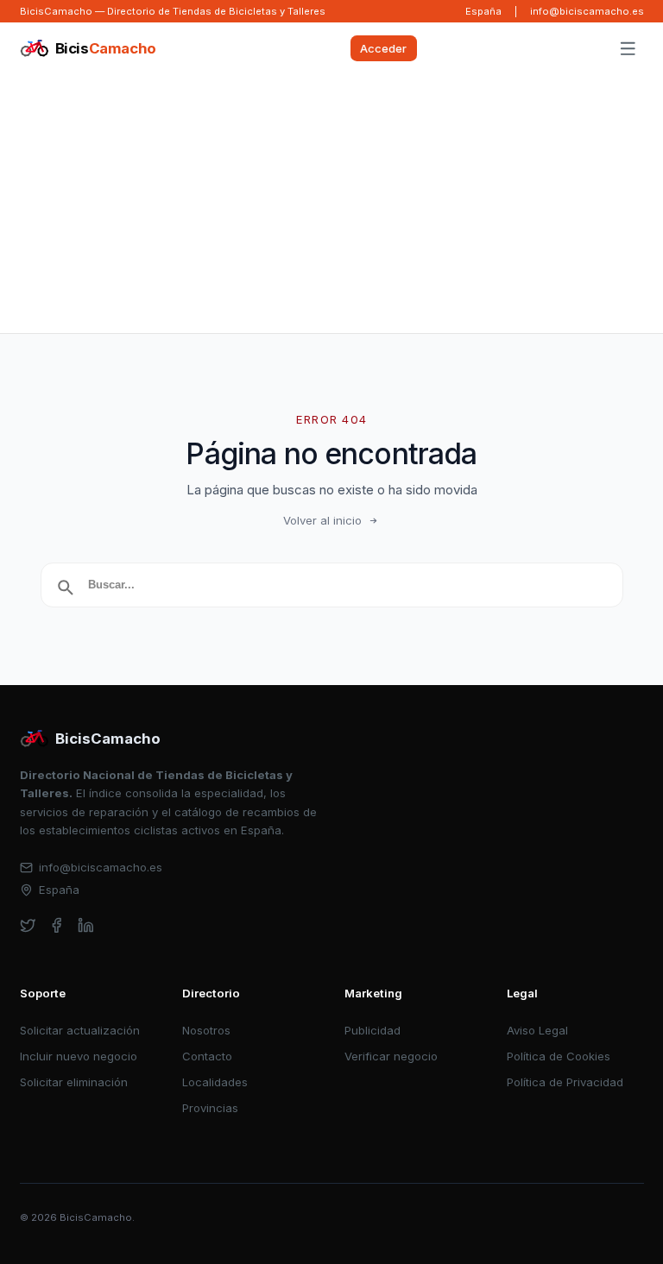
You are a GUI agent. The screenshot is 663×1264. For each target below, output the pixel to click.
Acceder (383, 48)
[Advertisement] (331, 203)
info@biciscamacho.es (587, 11)
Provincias (210, 1108)
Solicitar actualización (80, 1030)
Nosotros (206, 1030)
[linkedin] (86, 925)
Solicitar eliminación (74, 1082)
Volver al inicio (322, 520)
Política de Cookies (558, 1056)
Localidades (215, 1082)
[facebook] (56, 925)
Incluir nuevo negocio (78, 1056)
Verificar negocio (391, 1056)
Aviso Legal (537, 1030)
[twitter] (28, 925)
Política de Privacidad (565, 1082)
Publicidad (372, 1030)
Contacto (207, 1056)
